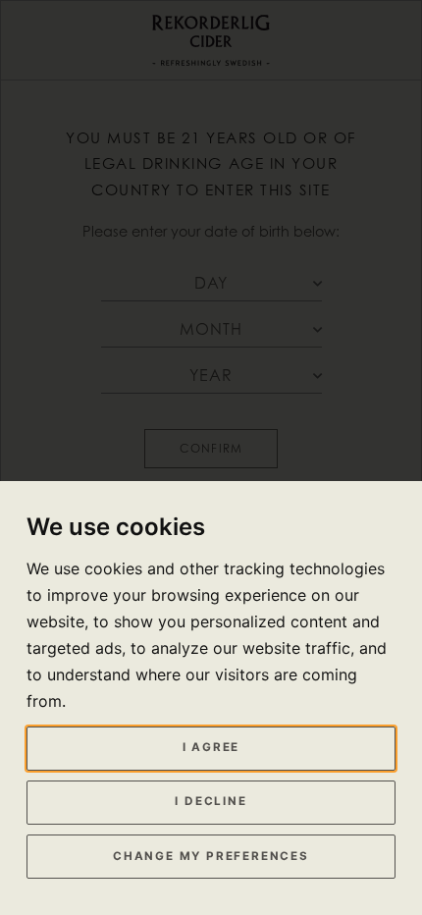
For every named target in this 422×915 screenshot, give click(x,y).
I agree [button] (211, 747)
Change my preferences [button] (211, 856)
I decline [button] (210, 801)
